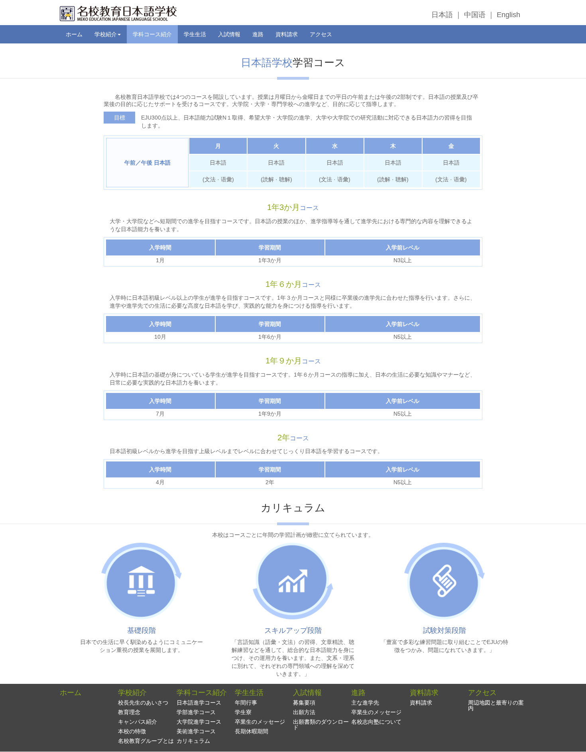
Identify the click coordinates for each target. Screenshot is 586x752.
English (508, 15)
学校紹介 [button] (105, 34)
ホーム (74, 34)
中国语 (475, 15)
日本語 (442, 15)
